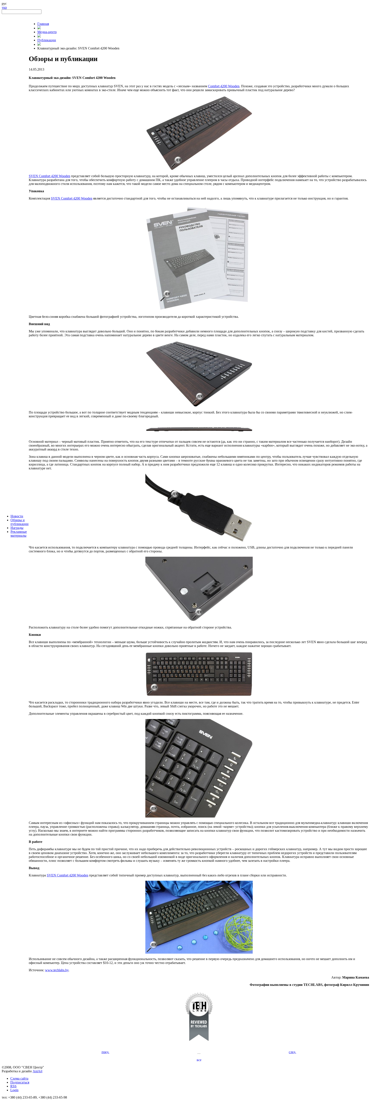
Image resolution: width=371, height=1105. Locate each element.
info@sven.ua (11, 1101)
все (199, 1060)
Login (14, 1090)
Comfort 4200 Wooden (223, 86)
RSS (13, 1086)
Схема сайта (19, 1078)
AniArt (37, 1071)
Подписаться (19, 1082)
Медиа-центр (47, 32)
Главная (43, 24)
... (199, 1052)
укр (4, 7)
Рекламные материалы (19, 533)
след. (292, 1052)
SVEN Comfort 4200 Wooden (49, 176)
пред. (105, 1052)
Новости (17, 516)
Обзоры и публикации (20, 522)
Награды (17, 528)
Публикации (46, 40)
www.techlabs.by (56, 970)
